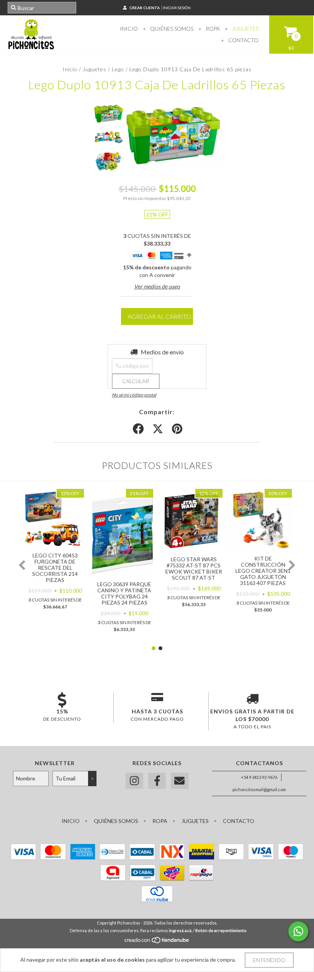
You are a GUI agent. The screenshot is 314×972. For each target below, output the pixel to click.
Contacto (242, 40)
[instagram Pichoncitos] (134, 781)
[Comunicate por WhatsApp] (298, 931)
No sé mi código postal (134, 395)
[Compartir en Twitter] (157, 429)
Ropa (212, 28)
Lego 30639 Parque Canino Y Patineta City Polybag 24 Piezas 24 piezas (124, 593)
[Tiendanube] (157, 941)
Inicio (129, 28)
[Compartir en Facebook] (138, 429)
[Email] (179, 781)
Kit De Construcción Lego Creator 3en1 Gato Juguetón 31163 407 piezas (263, 570)
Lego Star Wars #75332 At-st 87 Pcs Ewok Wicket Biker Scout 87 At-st (193, 568)
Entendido (269, 960)
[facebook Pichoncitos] (157, 781)
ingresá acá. (180, 930)
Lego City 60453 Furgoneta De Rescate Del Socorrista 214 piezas (55, 567)
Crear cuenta (144, 7)
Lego (118, 69)
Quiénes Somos (171, 28)
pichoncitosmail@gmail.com (259, 789)
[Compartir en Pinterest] (177, 429)
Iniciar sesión (177, 7)
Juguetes (244, 28)
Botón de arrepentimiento (221, 930)
